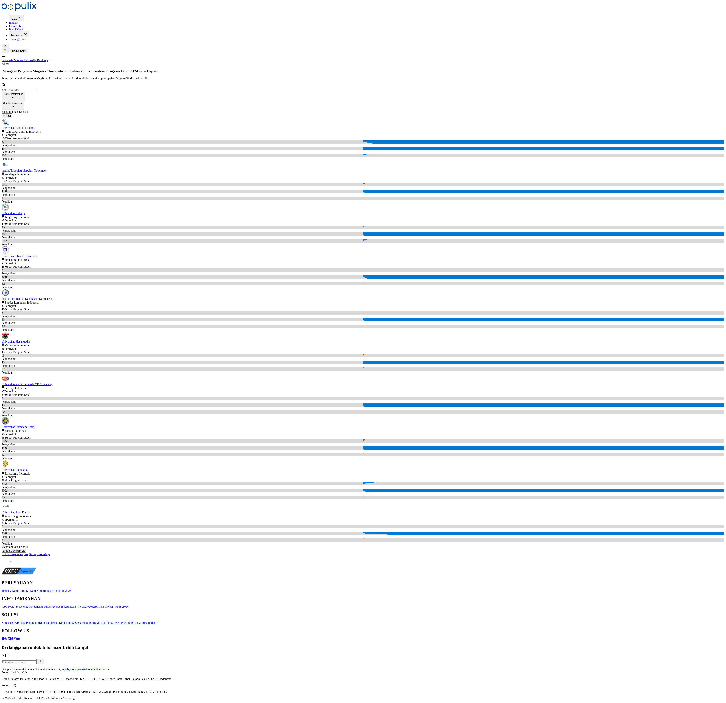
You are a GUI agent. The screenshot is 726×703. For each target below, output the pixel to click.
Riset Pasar (45, 622)
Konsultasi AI (10, 622)
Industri (13, 22)
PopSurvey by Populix (119, 622)
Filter (8, 115)
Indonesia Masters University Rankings (25, 60)
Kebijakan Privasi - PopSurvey (110, 606)
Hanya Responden (144, 622)
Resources (16, 35)
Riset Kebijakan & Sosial (67, 622)
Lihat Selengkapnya (14, 550)
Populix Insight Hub (94, 622)
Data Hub (15, 26)
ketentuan (96, 669)
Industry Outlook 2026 (57, 590)
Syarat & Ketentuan (19, 606)
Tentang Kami (17, 39)
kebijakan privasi (74, 669)
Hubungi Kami (18, 51)
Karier (40, 590)
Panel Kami (16, 29)
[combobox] (13, 96)
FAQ (5, 606)
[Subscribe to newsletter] (40, 661)
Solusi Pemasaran (28, 622)
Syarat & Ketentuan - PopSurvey (72, 606)
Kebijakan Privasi (41, 606)
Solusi (14, 19)
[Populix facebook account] (3, 639)
